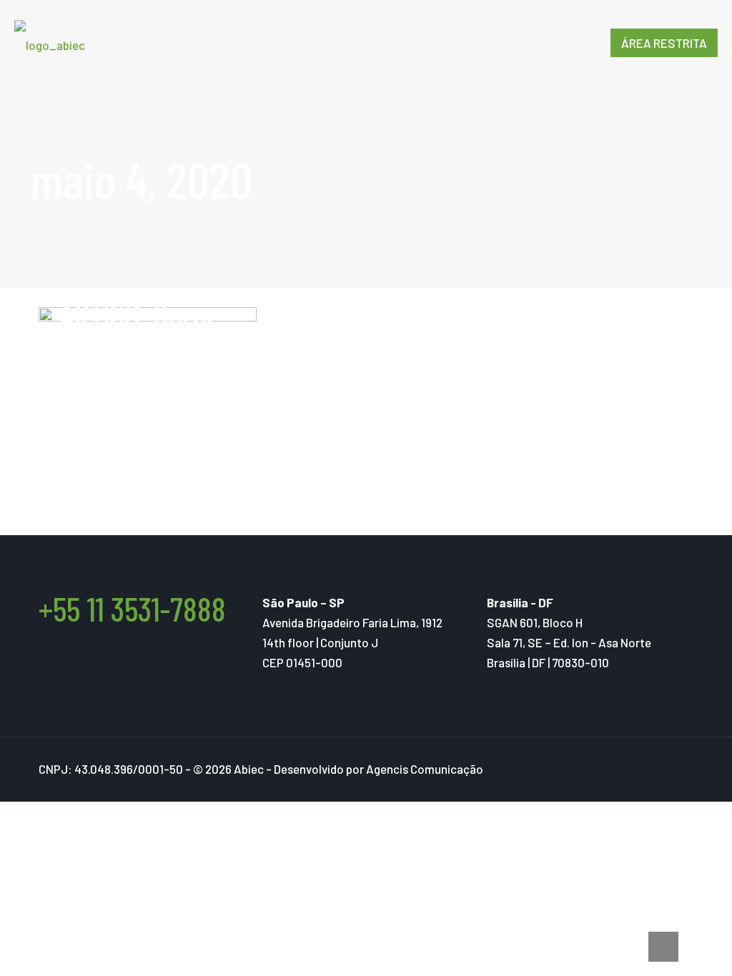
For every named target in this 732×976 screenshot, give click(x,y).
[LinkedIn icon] (673, 769)
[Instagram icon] (658, 769)
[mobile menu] (570, 43)
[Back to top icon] (663, 947)
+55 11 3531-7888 (132, 608)
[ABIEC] (49, 43)
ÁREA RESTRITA (664, 43)
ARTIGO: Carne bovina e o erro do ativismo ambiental (144, 363)
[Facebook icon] (643, 769)
